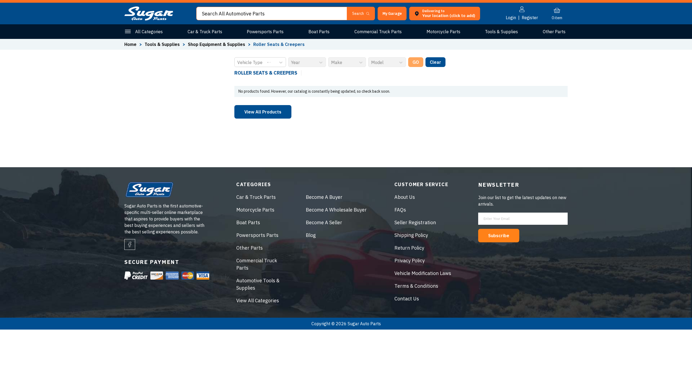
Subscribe (498, 235)
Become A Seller (324, 222)
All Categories (149, 31)
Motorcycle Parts (443, 31)
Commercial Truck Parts (378, 31)
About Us (404, 197)
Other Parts (554, 31)
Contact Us (406, 299)
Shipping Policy (411, 235)
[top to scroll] (676, 373)
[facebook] (129, 244)
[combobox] (237, 62)
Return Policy (409, 248)
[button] (392, 13)
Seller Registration (415, 222)
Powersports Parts (265, 31)
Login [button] (511, 17)
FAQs (400, 210)
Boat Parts (319, 31)
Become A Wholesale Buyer (336, 210)
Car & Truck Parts (205, 31)
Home (130, 44)
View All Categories (257, 300)
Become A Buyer (324, 197)
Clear (435, 62)
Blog (311, 235)
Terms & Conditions (416, 286)
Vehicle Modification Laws (422, 273)
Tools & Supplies (501, 31)
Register (530, 17)
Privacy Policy (409, 260)
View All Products (262, 112)
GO (415, 62)
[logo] (148, 19)
